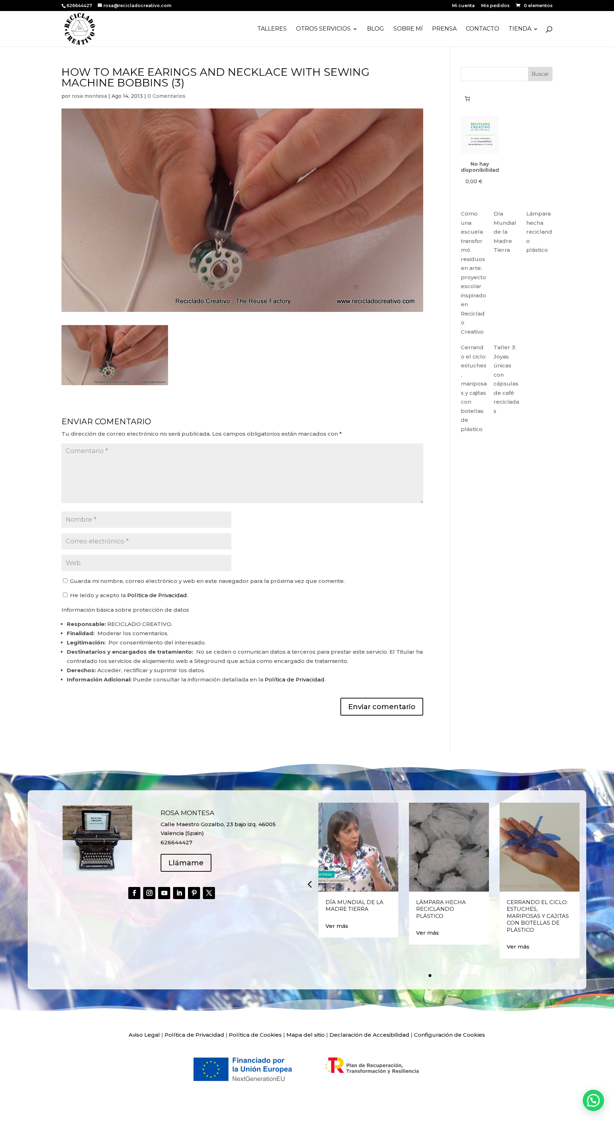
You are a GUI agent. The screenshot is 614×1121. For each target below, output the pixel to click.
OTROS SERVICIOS (323, 29)
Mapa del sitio (305, 1034)
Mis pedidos (495, 6)
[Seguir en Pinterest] (194, 893)
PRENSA (444, 29)
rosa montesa (89, 96)
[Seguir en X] (209, 893)
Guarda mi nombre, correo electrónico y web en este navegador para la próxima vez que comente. (207, 581)
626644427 (79, 5)
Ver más (336, 926)
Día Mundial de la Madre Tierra (505, 231)
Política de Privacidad (157, 595)
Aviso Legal (144, 1034)
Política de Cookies (255, 1034)
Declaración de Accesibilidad (369, 1034)
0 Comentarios (166, 96)
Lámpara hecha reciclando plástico (539, 231)
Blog (375, 29)
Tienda (519, 29)
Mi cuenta (463, 6)
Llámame (186, 863)
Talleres (272, 29)
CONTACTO (482, 29)
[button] (309, 884)
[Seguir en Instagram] (149, 893)
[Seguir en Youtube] (164, 893)
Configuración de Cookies (449, 1034)
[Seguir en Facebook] (134, 893)
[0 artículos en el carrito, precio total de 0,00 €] (467, 98)
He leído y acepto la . (128, 595)
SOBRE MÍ (408, 29)
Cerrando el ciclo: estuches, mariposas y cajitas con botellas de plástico (538, 916)
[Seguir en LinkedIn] (179, 893)
